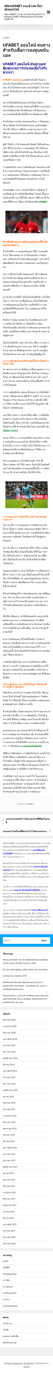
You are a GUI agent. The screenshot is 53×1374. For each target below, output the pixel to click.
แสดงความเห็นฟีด (11, 1336)
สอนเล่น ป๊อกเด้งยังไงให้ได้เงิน (27, 890)
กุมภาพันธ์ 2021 (10, 1224)
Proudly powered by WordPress (18, 1363)
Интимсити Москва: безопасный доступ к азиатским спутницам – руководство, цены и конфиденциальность (25, 985)
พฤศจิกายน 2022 (10, 1090)
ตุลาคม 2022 (8, 1096)
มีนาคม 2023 (9, 1064)
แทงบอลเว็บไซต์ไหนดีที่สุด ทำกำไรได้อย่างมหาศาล (25, 831)
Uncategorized (10, 1274)
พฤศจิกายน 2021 (10, 1167)
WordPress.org (9, 1342)
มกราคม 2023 (9, 1077)
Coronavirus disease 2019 (15, 976)
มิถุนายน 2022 (9, 1122)
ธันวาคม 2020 (9, 1237)
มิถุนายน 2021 (9, 1198)
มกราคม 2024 (9, 1045)
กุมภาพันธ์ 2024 (10, 1039)
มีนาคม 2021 (8, 1218)
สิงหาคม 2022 (9, 1109)
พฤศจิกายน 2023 (10, 1058)
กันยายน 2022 (9, 1103)
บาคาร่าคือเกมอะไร (39, 910)
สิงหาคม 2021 (9, 1186)
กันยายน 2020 (9, 1243)
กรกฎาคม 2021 (9, 1192)
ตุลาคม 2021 (8, 1173)
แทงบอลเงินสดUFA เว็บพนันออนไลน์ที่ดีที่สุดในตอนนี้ (28, 820)
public (5, 1261)
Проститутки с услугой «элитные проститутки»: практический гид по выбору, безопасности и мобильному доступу (26, 999)
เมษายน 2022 (9, 1135)
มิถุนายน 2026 (9, 1032)
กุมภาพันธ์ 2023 (10, 1071)
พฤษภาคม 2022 (10, 1128)
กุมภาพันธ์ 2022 (10, 1147)
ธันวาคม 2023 (9, 1051)
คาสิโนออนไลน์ (9, 1293)
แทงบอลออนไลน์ (10, 1306)
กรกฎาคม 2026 (10, 1026)
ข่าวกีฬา (6, 1280)
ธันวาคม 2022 (9, 1083)
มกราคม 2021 (9, 1230)
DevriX (26, 1366)
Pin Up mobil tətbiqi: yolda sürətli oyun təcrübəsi (25, 969)
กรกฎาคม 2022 (9, 1115)
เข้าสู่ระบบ (7, 1323)
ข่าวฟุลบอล (8, 1286)
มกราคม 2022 (9, 1154)
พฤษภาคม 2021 (10, 1205)
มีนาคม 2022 (8, 1141)
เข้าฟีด (6, 1329)
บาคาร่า (6, 1299)
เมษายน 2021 (9, 1211)
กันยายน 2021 (9, 1179)
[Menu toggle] (48, 12)
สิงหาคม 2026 (9, 1020)
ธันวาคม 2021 (9, 1160)
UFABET (6, 38)
